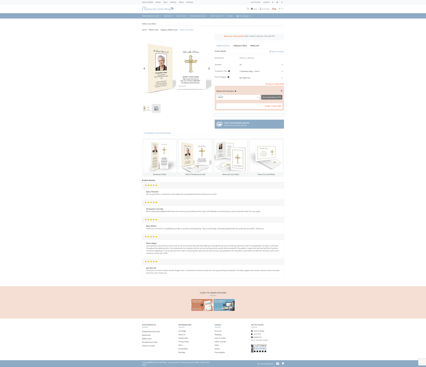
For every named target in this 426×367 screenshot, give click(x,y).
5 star (156, 185)
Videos (158, 2)
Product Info (240, 46)
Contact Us (257, 337)
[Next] (209, 68)
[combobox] (281, 8)
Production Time (221, 71)
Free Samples (220, 352)
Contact (266, 2)
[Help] (228, 71)
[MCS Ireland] (158, 9)
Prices (181, 2)
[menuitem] (152, 16)
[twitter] (278, 2)
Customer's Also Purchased (157, 133)
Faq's (165, 2)
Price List (254, 46)
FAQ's (217, 345)
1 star (145, 185)
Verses (217, 349)
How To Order (147, 2)
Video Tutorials (220, 341)
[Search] (248, 8)
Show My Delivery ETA (272, 97)
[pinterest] (282, 2)
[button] (235, 91)
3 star (151, 185)
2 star (148, 185)
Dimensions (219, 58)
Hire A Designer (221, 77)
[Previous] (144, 68)
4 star (153, 185)
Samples (173, 2)
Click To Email (259, 331)
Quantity (218, 64)
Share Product (278, 51)
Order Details (223, 46)
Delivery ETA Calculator (225, 91)
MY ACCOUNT (255, 2)
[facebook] (273, 2)
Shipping (189, 2)
